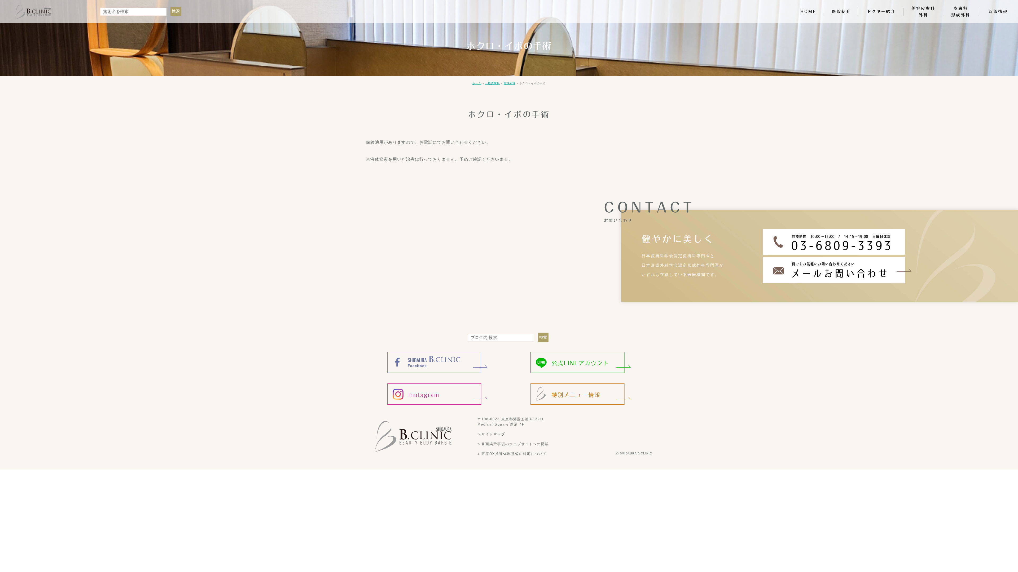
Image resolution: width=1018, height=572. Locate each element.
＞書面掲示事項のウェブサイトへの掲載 (513, 444)
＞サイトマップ (491, 434)
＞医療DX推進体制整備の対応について (512, 453)
